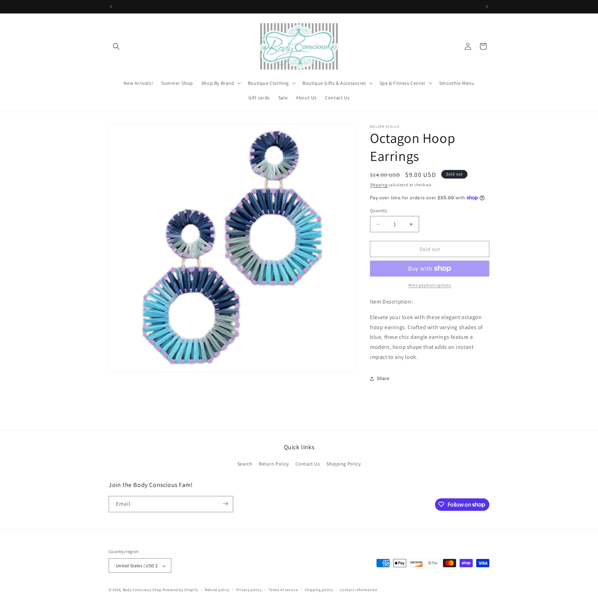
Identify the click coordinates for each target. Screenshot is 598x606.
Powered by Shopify (180, 590)
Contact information (358, 589)
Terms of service (283, 589)
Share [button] (383, 378)
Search (245, 464)
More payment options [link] (429, 285)
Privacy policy (249, 589)
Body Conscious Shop (142, 590)
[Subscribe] (225, 504)
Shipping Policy (343, 464)
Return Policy (274, 464)
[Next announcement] (487, 6)
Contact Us (308, 464)
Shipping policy (319, 589)
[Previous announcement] (111, 6)
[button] (116, 46)
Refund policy (217, 589)
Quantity (378, 211)
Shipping (379, 184)
